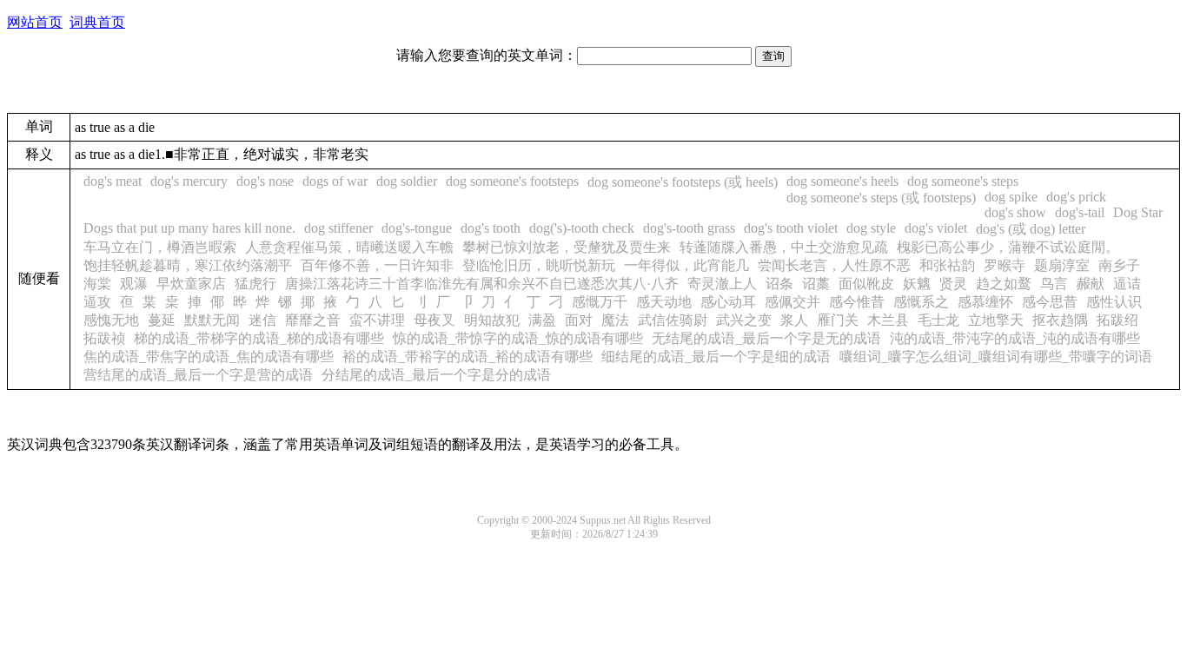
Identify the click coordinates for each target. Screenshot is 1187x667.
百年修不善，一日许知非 (377, 265)
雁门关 (838, 320)
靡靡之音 (313, 320)
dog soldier (406, 181)
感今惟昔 (857, 301)
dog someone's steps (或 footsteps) (881, 197)
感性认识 (1114, 301)
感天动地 (664, 301)
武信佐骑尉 (672, 320)
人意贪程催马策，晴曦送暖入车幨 (349, 247)
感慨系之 (921, 301)
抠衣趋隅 (1060, 320)
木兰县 (888, 320)
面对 (579, 320)
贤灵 (953, 283)
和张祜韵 (947, 265)
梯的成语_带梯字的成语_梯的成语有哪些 (259, 338)
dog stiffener (338, 228)
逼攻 (97, 301)
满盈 (542, 320)
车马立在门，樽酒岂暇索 (159, 247)
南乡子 (1119, 265)
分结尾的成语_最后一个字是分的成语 (436, 374)
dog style (871, 228)
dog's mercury (189, 181)
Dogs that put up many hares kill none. (189, 228)
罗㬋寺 (1004, 265)
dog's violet (936, 228)
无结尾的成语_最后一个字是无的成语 (766, 338)
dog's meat (112, 181)
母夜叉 (434, 320)
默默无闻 (212, 320)
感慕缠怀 (985, 301)
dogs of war (335, 181)
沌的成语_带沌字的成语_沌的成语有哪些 (1015, 338)
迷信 (262, 320)
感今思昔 (1050, 301)
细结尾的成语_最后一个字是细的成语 (716, 356)
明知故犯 (492, 320)
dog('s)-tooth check (581, 228)
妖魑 (917, 283)
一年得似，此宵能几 (686, 265)
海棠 (97, 283)
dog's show (1015, 212)
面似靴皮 (866, 283)
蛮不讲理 (377, 320)
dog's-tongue (416, 228)
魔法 (615, 320)
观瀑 (134, 283)
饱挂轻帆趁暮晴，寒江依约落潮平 (187, 265)
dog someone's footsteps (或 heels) (682, 182)
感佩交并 (792, 301)
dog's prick (1076, 196)
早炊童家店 (191, 283)
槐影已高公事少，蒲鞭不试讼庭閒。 (1008, 247)
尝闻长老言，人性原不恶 (834, 265)
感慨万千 (599, 301)
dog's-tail (1079, 212)
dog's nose (265, 181)
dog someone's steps (962, 181)
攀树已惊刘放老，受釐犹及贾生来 (566, 247)
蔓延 (162, 320)
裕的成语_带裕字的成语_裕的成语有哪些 (467, 356)
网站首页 (35, 22)
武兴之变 (744, 320)
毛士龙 (938, 320)
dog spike (1011, 196)
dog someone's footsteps (512, 181)
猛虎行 (255, 283)
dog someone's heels (842, 181)
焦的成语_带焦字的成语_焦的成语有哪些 (208, 356)
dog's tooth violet (791, 228)
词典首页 (97, 22)
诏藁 (816, 283)
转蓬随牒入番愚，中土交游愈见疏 (784, 247)
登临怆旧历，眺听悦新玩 (538, 265)
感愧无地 (111, 320)
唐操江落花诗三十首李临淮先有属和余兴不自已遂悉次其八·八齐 (482, 283)
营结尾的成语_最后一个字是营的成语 (198, 374)
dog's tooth (491, 228)
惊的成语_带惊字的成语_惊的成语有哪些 (518, 338)
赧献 (1090, 283)
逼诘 (1127, 283)
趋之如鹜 (1003, 283)
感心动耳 (728, 301)
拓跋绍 (1117, 320)
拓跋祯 (104, 338)
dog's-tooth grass (689, 228)
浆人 (794, 320)
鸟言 (1054, 283)
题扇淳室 (1062, 265)
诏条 (779, 283)
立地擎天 (996, 320)
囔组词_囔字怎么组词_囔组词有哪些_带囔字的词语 (995, 356)
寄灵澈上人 (722, 283)
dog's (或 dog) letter (1030, 228)
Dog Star (1138, 212)
